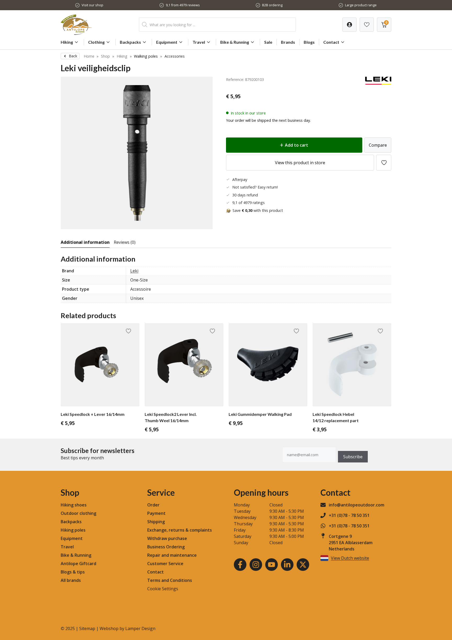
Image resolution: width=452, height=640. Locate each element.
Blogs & (68, 572)
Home (89, 56)
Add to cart (296, 145)
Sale (268, 42)
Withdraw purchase (167, 538)
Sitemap (87, 628)
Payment (156, 513)
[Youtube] (271, 564)
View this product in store (300, 162)
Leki (134, 271)
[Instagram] (256, 564)
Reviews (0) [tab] (124, 242)
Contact (331, 42)
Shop (105, 56)
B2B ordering (272, 5)
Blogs (309, 42)
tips (81, 572)
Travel (199, 42)
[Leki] (378, 83)
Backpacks (130, 42)
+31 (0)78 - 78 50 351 (349, 515)
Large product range (361, 5)
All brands (71, 580)
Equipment (166, 42)
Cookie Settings (162, 589)
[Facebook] (240, 564)
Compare (378, 145)
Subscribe (353, 457)
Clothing (96, 42)
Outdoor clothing (78, 513)
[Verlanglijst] (349, 25)
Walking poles (146, 56)
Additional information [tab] (85, 242)
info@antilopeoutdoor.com (356, 505)
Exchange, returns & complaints (179, 530)
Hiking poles (73, 530)
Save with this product (258, 210)
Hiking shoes (74, 505)
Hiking (67, 42)
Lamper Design (140, 628)
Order (153, 505)
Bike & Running (234, 42)
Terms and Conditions (169, 580)
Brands (288, 42)
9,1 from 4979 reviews (183, 5)
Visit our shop (92, 5)
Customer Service (165, 563)
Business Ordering (166, 547)
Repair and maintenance (172, 555)
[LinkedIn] (287, 564)
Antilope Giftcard (78, 563)
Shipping (156, 522)
